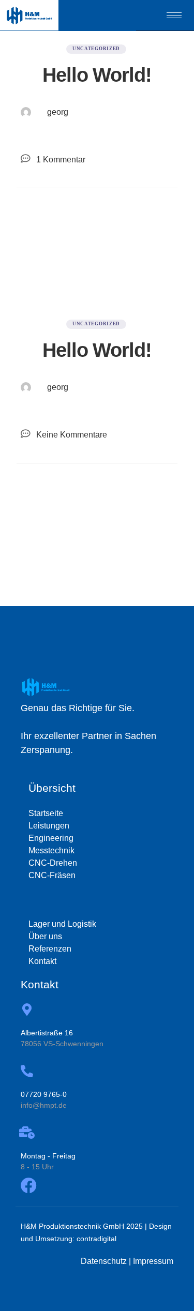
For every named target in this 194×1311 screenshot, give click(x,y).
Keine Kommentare (71, 434)
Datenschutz (104, 1261)
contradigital (96, 1238)
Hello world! (97, 75)
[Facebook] (29, 1186)
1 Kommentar (60, 159)
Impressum (153, 1261)
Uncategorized (96, 48)
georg (57, 112)
